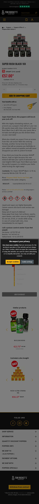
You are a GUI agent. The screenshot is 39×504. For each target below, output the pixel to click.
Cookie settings (27, 262)
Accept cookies (13, 262)
